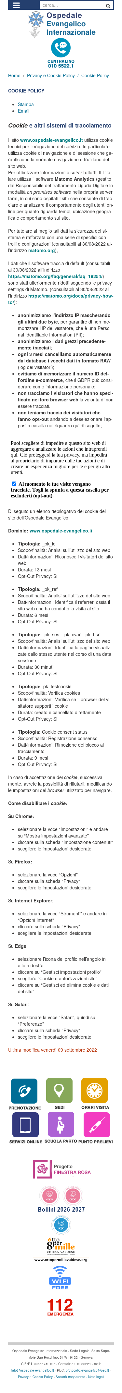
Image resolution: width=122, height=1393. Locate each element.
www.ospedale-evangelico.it (51, 140)
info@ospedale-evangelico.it (32, 1370)
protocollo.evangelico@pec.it (87, 1370)
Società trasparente (70, 1377)
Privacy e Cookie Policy (51, 75)
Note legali (96, 1377)
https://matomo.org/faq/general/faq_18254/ (55, 276)
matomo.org (41, 250)
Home (14, 75)
